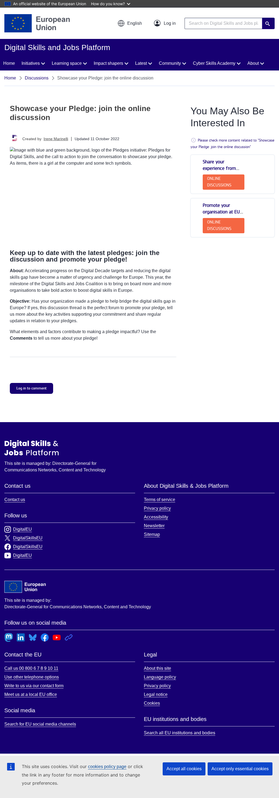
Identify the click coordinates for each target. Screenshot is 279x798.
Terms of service (159, 499)
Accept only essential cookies (240, 768)
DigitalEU (22, 529)
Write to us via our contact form (33, 685)
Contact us (14, 499)
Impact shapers (108, 63)
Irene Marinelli (56, 139)
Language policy (160, 677)
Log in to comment (31, 388)
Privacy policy (157, 508)
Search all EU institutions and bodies (179, 733)
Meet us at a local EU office (30, 694)
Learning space (67, 63)
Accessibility (156, 517)
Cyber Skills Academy (214, 63)
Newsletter (154, 525)
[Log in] (165, 23)
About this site (157, 668)
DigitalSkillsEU (28, 538)
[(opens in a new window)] (37, 23)
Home (9, 63)
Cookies (152, 703)
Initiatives (31, 63)
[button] (129, 23)
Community (170, 63)
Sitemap (152, 534)
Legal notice (156, 694)
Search (268, 23)
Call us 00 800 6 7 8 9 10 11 (31, 668)
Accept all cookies (184, 768)
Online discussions (219, 182)
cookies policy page (107, 766)
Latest (141, 63)
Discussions (36, 78)
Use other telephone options (31, 677)
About (253, 63)
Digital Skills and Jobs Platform (31, 448)
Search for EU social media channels (40, 724)
